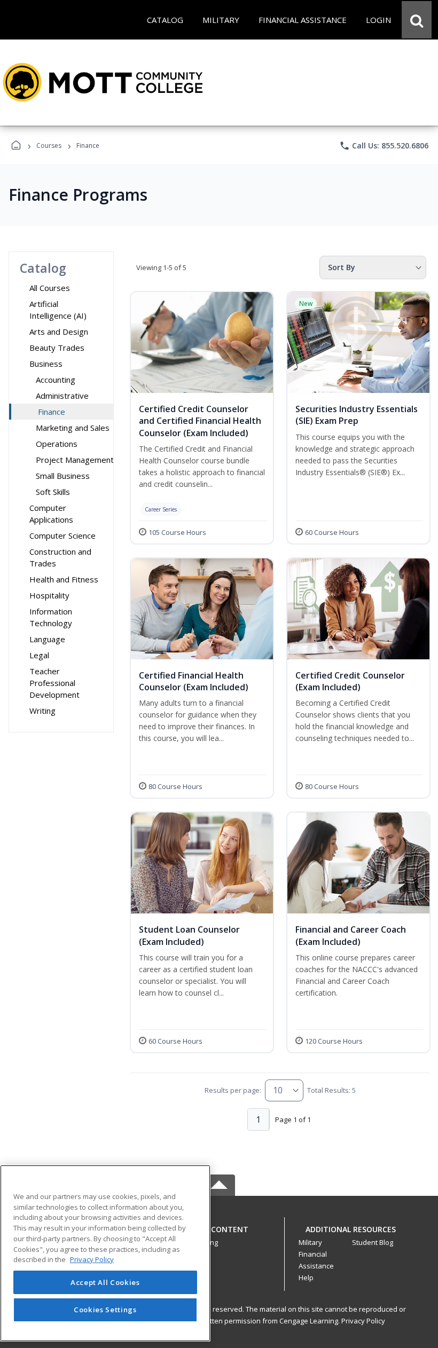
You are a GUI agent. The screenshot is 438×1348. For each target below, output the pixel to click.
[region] (105, 1253)
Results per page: (233, 1090)
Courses (48, 145)
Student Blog (372, 1242)
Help (306, 1277)
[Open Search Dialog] (417, 19)
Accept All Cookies (105, 1282)
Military (310, 1242)
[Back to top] (219, 1235)
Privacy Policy (363, 1321)
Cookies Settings (105, 1309)
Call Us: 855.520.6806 (383, 145)
